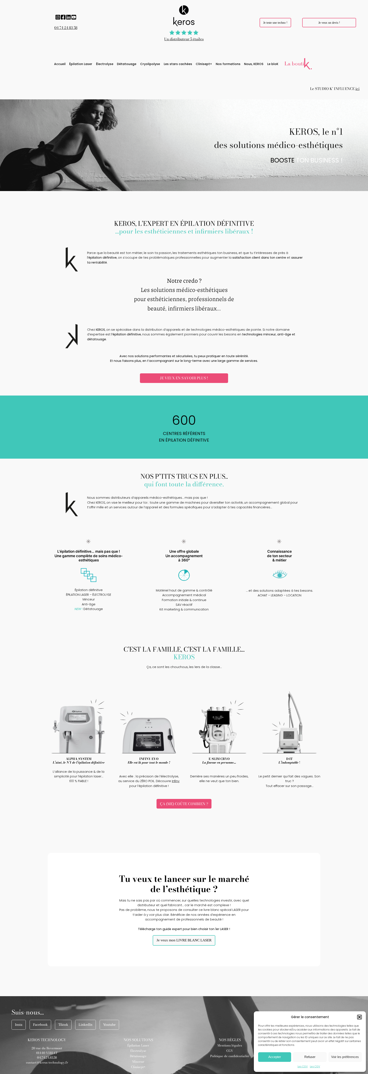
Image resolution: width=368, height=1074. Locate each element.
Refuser (309, 1057)
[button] (359, 1017)
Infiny (176, 781)
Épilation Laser (138, 1045)
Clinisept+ (138, 1067)
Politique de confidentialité (229, 1056)
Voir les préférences (345, 1057)
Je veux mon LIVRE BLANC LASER (184, 940)
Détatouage (138, 1056)
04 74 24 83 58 (65, 27)
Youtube (109, 1025)
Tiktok (63, 1025)
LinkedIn (85, 1025)
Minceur (138, 1061)
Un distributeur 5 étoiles (184, 39)
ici (357, 88)
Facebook (40, 1025)
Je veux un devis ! (329, 22)
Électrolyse (138, 1050)
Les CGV (303, 1066)
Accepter (274, 1057)
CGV (229, 1050)
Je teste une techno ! (275, 22)
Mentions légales (229, 1045)
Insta (18, 1025)
